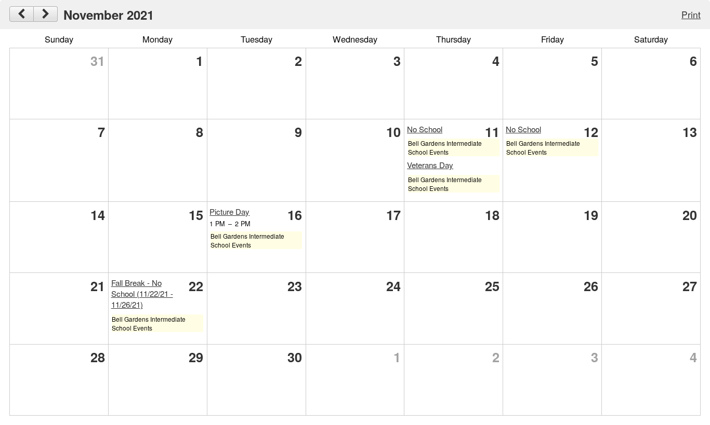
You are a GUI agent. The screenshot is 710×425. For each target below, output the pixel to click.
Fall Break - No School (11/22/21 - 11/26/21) (142, 293)
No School (424, 129)
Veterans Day (430, 164)
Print (691, 14)
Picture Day (229, 211)
